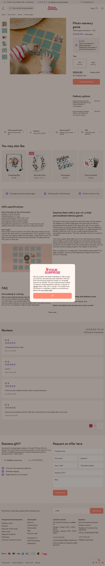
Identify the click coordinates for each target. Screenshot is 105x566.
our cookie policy (46, 290)
